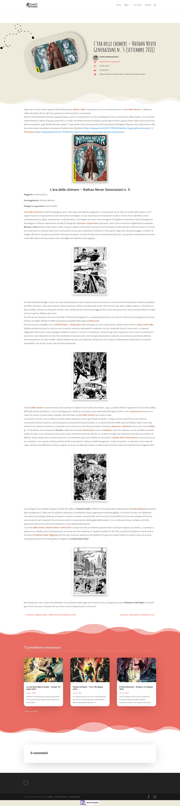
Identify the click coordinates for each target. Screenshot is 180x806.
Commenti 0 (104, 70)
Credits (50, 797)
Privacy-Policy (60, 797)
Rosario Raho (140, 74)
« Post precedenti (31, 711)
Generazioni (129, 74)
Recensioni (115, 62)
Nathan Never (104, 62)
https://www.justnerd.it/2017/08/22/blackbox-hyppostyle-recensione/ (117, 128)
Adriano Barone (105, 74)
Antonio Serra (118, 74)
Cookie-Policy (74, 797)
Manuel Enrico (113, 57)
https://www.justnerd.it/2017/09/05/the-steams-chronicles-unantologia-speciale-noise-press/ (79, 131)
